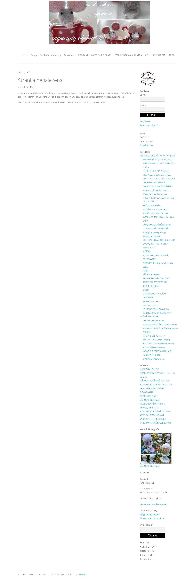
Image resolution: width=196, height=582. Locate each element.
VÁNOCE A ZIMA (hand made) (156, 339)
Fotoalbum (69, 55)
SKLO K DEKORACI (151, 286)
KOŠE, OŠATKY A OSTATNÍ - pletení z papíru (157, 375)
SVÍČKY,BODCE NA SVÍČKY (154, 293)
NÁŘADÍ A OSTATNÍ (151, 236)
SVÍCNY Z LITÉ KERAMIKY (154, 335)
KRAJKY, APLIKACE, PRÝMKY (155, 213)
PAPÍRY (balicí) (149, 247)
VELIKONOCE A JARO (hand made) (158, 343)
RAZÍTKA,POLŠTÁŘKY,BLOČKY (156, 278)
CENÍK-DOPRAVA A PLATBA (128, 55)
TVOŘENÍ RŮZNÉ (148, 396)
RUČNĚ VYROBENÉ (149, 316)
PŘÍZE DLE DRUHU (151, 274)
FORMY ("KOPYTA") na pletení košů (158, 198)
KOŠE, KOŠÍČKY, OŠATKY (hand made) (160, 324)
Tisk (44, 574)
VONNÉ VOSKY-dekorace (154, 347)
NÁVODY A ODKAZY (101, 55)
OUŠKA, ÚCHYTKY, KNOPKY (155, 243)
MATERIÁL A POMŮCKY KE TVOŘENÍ (157, 155)
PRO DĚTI (147, 332)
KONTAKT (83, 55)
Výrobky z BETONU (149, 407)
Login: (143, 94)
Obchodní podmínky (50, 55)
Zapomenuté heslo (149, 125)
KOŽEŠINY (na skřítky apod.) (155, 209)
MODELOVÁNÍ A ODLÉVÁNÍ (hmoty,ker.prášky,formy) (155, 230)
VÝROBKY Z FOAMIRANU (152, 415)
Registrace (145, 121)
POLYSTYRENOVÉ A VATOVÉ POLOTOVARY (155, 257)
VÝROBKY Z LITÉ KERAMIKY (153, 419)
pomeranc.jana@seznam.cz (153, 504)
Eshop (34, 55)
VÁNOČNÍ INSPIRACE (150, 399)
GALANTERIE (148, 201)
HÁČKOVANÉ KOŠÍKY (152, 205)
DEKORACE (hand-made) (154, 320)
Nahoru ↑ (83, 574)
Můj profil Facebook (150, 514)
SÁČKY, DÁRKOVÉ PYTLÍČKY (155, 282)
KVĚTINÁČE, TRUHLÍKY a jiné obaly (158, 217)
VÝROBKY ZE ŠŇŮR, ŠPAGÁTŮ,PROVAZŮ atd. (154, 357)
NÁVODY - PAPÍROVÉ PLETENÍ (154, 380)
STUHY (146, 290)
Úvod (24, 55)
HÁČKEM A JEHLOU (149, 369)
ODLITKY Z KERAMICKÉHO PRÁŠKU (159, 240)
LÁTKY (145, 220)
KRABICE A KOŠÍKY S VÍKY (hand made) (160, 328)
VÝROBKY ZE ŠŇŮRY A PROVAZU (156, 422)
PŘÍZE (145, 270)
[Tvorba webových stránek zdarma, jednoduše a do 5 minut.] (36, 575)
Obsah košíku (146, 145)
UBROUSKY (148, 297)
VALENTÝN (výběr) (151, 301)
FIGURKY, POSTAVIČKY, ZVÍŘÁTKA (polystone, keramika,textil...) (158, 188)
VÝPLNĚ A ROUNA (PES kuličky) (157, 312)
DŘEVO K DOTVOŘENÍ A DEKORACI (159, 178)
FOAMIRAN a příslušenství (155, 194)
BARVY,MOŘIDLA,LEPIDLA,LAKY (157, 159)
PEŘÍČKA (146, 251)
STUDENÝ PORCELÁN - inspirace (156, 384)
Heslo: (143, 104)
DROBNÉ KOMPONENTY (154, 182)
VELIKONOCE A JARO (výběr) (156, 309)
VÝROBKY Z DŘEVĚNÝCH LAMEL (157, 351)
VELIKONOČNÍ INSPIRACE (152, 403)
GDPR (171, 55)
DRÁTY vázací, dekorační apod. (157, 174)
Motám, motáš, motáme (152, 518)
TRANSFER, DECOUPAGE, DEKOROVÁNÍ (152, 390)
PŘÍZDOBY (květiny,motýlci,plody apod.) (158, 265)
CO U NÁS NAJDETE (155, 55)
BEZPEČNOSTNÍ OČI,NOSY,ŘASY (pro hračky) (159, 165)
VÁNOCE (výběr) (150, 305)
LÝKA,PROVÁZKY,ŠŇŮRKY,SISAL (157, 224)
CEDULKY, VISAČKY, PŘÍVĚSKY (156, 171)
